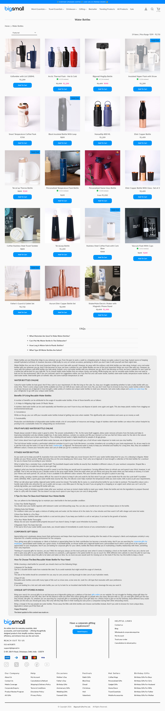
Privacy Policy (36, 695)
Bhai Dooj (86, 681)
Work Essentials (38, 9)
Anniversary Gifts (63, 688)
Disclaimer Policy (37, 692)
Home (7, 26)
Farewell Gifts (62, 695)
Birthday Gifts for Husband (144, 684)
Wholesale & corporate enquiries (127, 632)
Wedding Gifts (62, 692)
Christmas (86, 688)
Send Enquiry (82, 631)
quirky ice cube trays (136, 389)
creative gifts (57, 445)
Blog (116, 628)
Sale (132, 9)
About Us (8, 677)
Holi (84, 692)
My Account (119, 636)
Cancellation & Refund (39, 681)
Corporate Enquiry (12, 688)
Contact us (119, 625)
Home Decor (113, 688)
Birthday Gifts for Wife (143, 688)
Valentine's (86, 695)
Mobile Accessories (115, 695)
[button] (58, 79)
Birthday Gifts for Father (143, 692)
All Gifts (8, 695)
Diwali (84, 684)
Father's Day (61, 681)
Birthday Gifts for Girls (143, 681)
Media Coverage (11, 684)
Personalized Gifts (115, 681)
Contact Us (9, 681)
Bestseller (93, 9)
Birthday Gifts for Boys (143, 677)
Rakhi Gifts (86, 677)
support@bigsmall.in (11, 648)
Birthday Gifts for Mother (144, 695)
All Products (122, 9)
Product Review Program (14, 692)
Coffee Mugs (113, 677)
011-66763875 (9, 644)
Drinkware (71, 9)
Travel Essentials (56, 9)
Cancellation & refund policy (125, 643)
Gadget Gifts (113, 684)
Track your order (121, 639)
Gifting (82, 9)
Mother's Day (62, 677)
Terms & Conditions (38, 688)
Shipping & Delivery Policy (41, 684)
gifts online (96, 595)
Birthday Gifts (62, 684)
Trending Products (107, 9)
